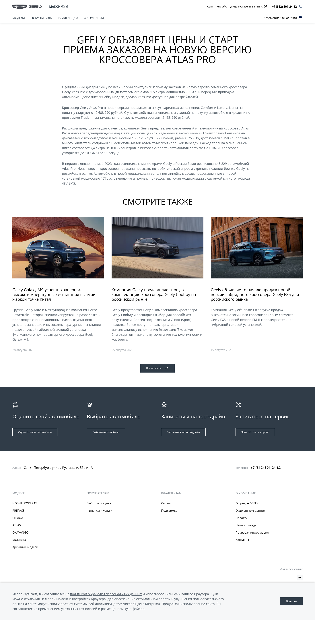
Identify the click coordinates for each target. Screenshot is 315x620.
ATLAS (16, 525)
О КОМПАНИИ (94, 18)
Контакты (242, 540)
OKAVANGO (20, 532)
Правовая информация (252, 532)
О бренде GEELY (247, 503)
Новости (242, 518)
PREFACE (18, 511)
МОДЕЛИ (18, 18)
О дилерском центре (250, 511)
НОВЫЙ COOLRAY (24, 503)
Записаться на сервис (255, 432)
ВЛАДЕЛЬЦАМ (68, 18)
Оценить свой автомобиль (35, 432)
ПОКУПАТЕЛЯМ (41, 18)
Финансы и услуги (99, 511)
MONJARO (19, 540)
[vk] (300, 577)
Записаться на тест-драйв (183, 432)
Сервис (166, 503)
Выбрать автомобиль (106, 432)
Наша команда (246, 525)
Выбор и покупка (99, 503)
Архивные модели (25, 547)
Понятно (291, 601)
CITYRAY (18, 518)
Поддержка (169, 511)
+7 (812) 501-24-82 (266, 468)
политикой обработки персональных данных (106, 594)
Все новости (154, 368)
